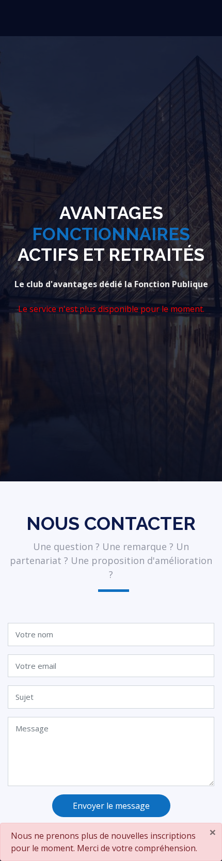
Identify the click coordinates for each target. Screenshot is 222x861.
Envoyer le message (111, 805)
